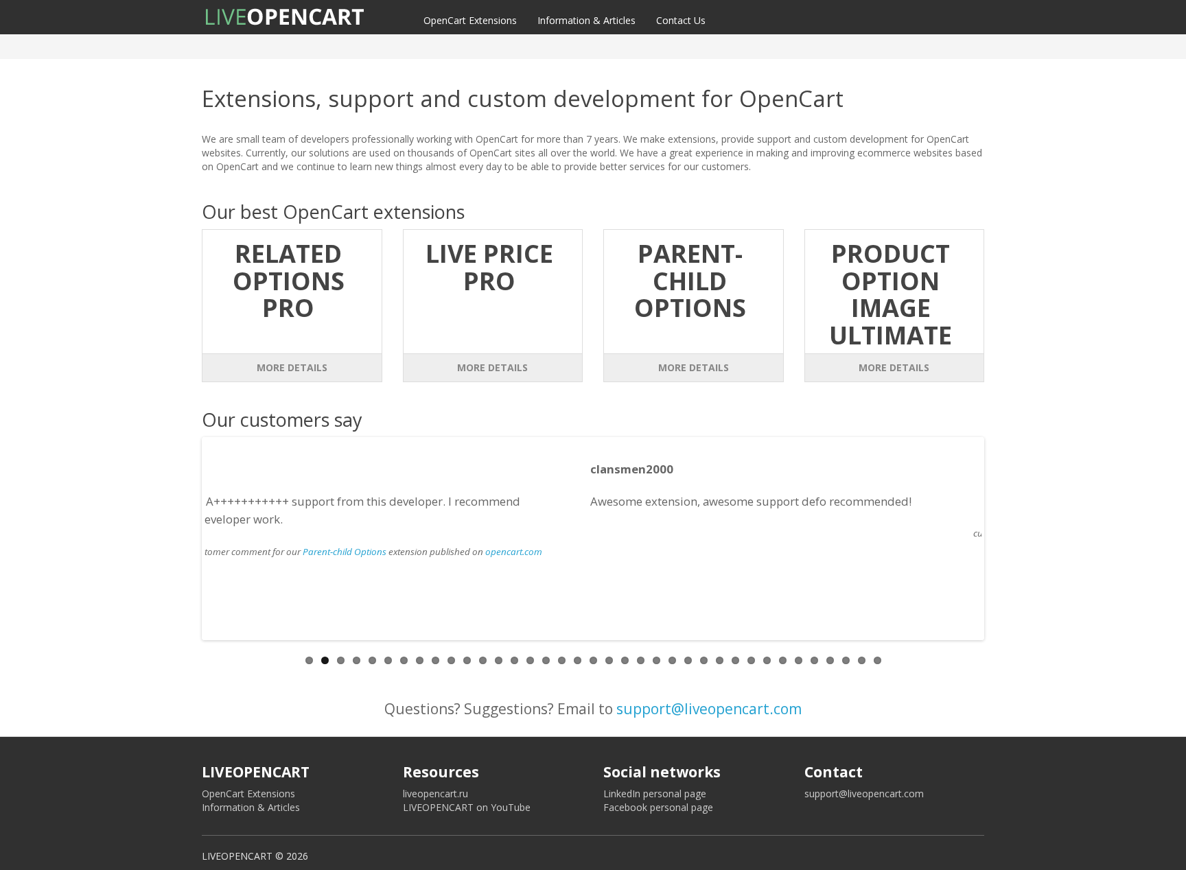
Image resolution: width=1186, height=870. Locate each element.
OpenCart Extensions (470, 20)
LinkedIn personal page (654, 793)
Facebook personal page (658, 807)
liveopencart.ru (435, 793)
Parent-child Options (782, 533)
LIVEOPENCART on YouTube (467, 807)
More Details (292, 367)
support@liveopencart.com (709, 708)
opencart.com (950, 533)
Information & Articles (586, 20)
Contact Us (681, 20)
